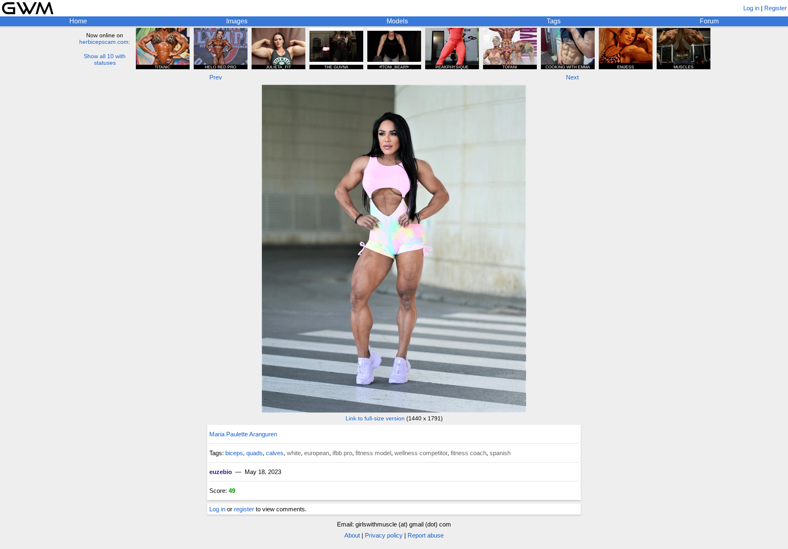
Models (397, 21)
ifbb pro (342, 452)
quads (254, 452)
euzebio (220, 471)
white (294, 452)
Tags (554, 21)
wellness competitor (420, 452)
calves (275, 452)
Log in (751, 8)
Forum (709, 21)
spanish (500, 452)
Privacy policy (384, 535)
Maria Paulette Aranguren (243, 434)
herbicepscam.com (103, 42)
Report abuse (426, 535)
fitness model (373, 452)
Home (78, 21)
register (244, 509)
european (316, 452)
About (352, 535)
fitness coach (468, 452)
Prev (215, 77)
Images (236, 21)
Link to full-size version (375, 418)
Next (572, 77)
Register (775, 8)
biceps (234, 452)
